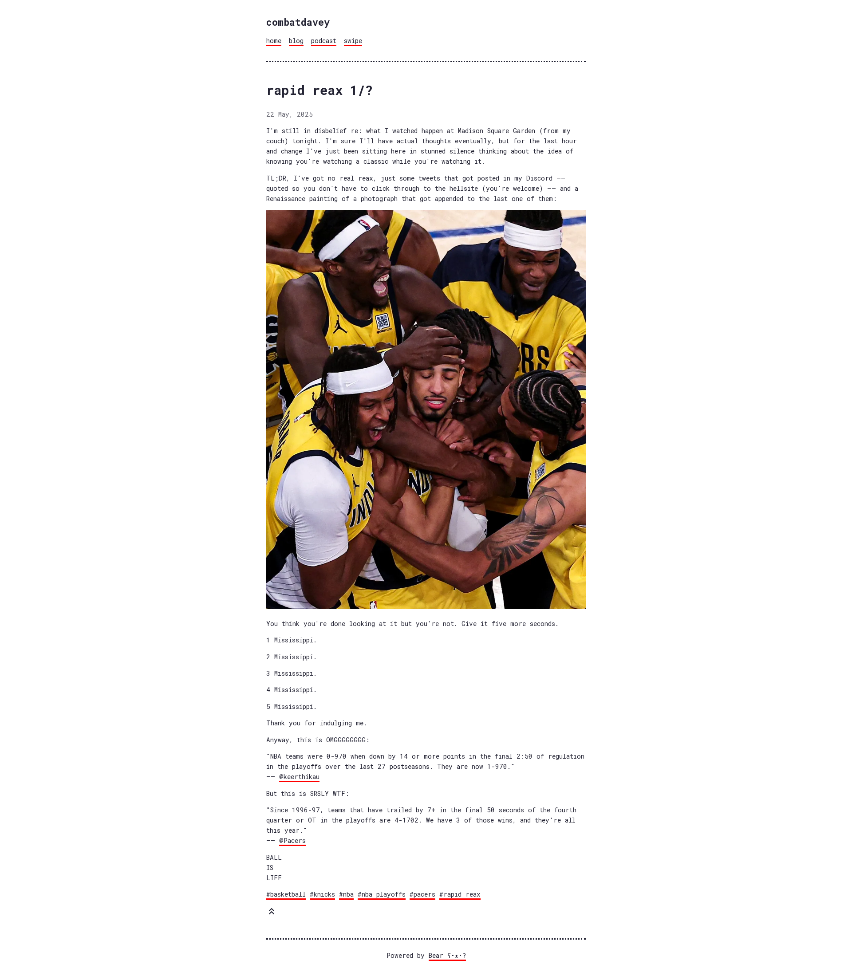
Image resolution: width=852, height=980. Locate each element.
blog (296, 40)
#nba (346, 894)
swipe (353, 40)
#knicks (322, 894)
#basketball (286, 894)
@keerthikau (299, 776)
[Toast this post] (271, 913)
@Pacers (292, 840)
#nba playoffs (382, 894)
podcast (323, 40)
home (273, 40)
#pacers (422, 894)
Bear (447, 955)
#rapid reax (460, 894)
